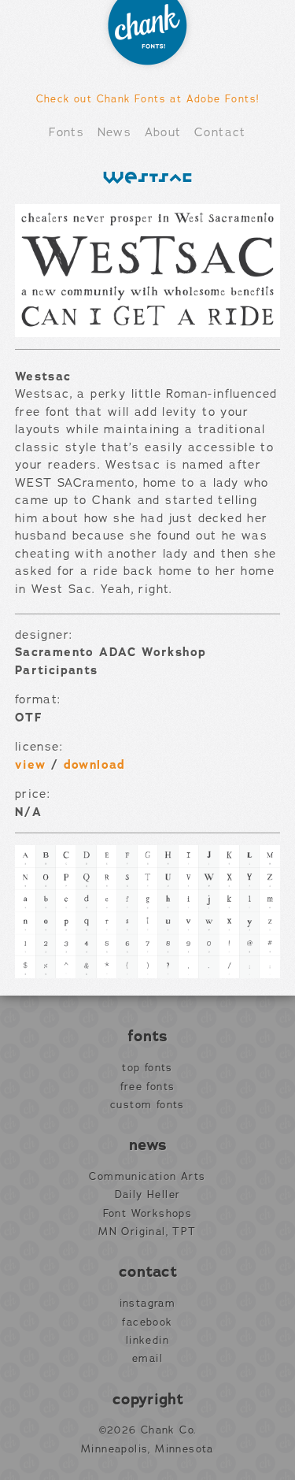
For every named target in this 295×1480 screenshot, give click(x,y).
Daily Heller (148, 1195)
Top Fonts (147, 1068)
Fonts (66, 132)
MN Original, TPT (147, 1232)
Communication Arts (147, 1177)
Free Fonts (147, 1087)
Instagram (148, 1303)
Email (147, 1359)
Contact (220, 132)
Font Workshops (148, 1214)
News (115, 132)
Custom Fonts (147, 1105)
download (95, 765)
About (163, 132)
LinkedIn (147, 1340)
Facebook (147, 1322)
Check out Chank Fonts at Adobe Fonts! (148, 99)
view (30, 765)
